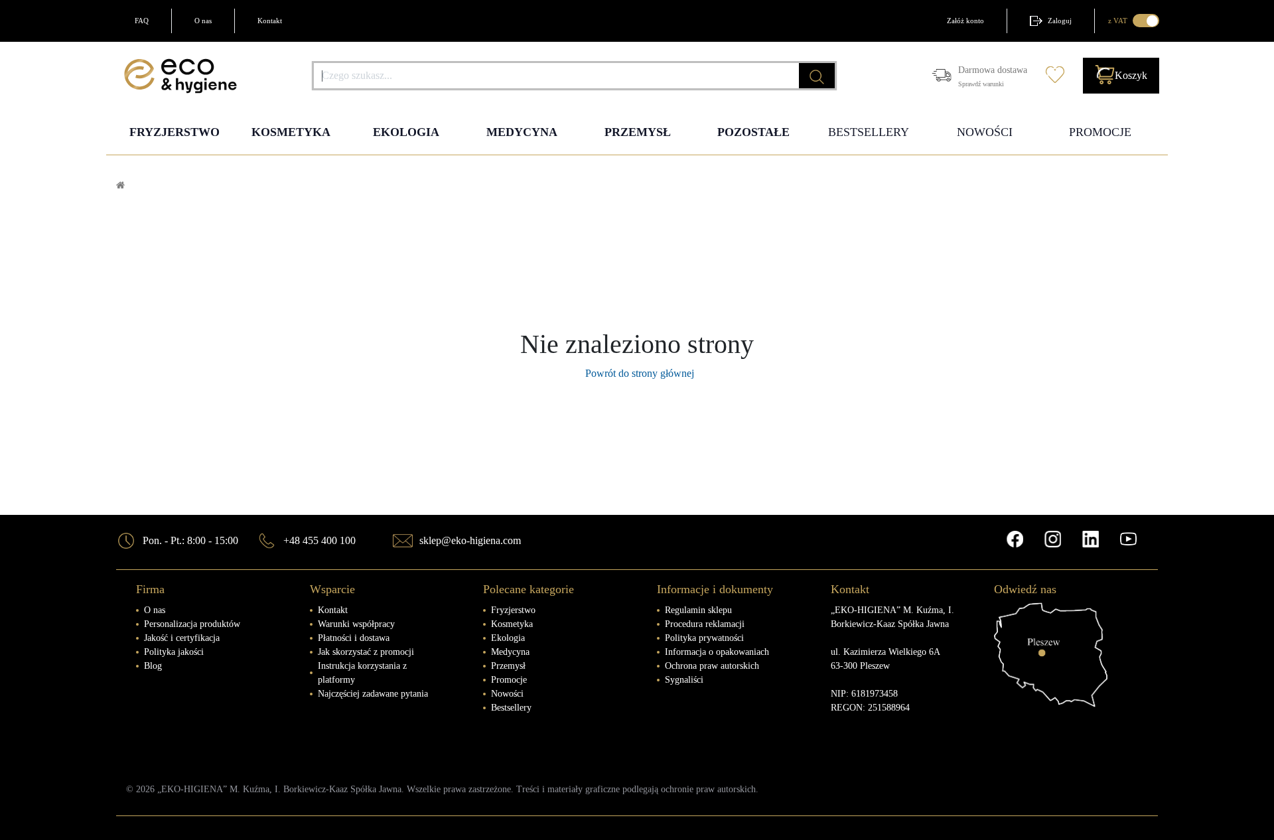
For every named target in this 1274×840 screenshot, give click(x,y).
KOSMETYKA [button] (290, 132)
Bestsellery (511, 708)
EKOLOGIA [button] (406, 132)
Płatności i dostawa (353, 638)
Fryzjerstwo (513, 610)
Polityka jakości (174, 652)
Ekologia (508, 638)
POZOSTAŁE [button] (753, 132)
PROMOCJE (1100, 132)
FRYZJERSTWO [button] (174, 132)
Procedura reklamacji (704, 624)
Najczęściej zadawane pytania (373, 694)
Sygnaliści (684, 680)
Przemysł (508, 666)
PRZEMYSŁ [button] (637, 132)
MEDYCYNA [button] (521, 132)
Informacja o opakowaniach (717, 652)
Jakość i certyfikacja (182, 638)
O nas (203, 21)
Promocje (509, 680)
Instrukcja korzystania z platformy (362, 673)
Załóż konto (965, 21)
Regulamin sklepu (698, 610)
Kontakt (269, 21)
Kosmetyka (512, 624)
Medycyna (510, 652)
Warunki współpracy (356, 624)
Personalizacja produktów (192, 624)
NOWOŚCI (985, 132)
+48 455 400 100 (319, 540)
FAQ (142, 21)
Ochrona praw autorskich (712, 666)
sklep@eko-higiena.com (470, 540)
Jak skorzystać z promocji (366, 652)
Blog (153, 666)
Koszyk (1131, 75)
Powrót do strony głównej (637, 373)
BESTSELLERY (868, 132)
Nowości (507, 694)
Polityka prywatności (704, 638)
